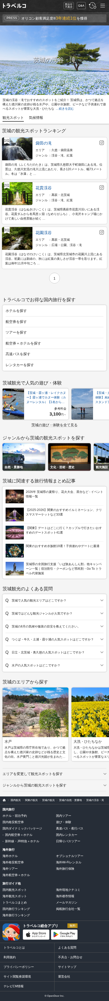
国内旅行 (9, 809)
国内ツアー (63, 816)
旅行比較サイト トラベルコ (3, 800)
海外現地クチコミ (68, 890)
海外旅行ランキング (16, 915)
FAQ (80, 4)
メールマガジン (66, 902)
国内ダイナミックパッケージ (22, 828)
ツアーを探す (16, 332)
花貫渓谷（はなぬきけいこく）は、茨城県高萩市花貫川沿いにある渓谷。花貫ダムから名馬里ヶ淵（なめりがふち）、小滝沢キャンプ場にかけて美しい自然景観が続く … (53, 214)
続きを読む (66, 108)
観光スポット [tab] (13, 118)
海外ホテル (10, 856)
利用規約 (10, 957)
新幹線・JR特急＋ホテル (22, 841)
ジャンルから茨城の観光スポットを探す (34, 785)
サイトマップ (67, 967)
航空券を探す (16, 322)
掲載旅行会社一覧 (68, 909)
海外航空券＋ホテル (16, 875)
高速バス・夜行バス (69, 828)
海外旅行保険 (65, 868)
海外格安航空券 (13, 862)
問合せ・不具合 (67, 5)
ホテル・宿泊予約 (15, 816)
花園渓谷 (43, 233)
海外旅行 (9, 849)
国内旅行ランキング (16, 909)
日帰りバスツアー (68, 841)
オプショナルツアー (69, 856)
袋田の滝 (43, 143)
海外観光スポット (15, 896)
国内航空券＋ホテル (18, 835)
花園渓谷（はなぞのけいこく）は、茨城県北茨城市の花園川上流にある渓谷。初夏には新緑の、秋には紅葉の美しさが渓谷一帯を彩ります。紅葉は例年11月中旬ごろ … (53, 258)
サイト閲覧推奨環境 (17, 976)
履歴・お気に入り (92, 5)
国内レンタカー (66, 835)
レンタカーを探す (20, 365)
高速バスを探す (18, 354)
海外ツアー (10, 868)
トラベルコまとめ (15, 902)
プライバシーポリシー (19, 967)
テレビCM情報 (14, 986)
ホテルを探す (16, 311)
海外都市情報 (65, 896)
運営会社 (64, 976)
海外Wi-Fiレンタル (68, 862)
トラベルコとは (14, 947)
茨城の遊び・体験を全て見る (54, 425)
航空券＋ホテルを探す (23, 343)
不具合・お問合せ (70, 957)
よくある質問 (67, 947)
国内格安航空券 (13, 822)
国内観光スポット (15, 890)
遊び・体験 (63, 822)
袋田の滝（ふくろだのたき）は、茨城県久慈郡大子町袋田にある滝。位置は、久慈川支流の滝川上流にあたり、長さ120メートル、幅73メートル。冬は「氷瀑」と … (53, 169)
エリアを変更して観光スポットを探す (33, 774)
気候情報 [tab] (36, 118)
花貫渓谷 (43, 188)
